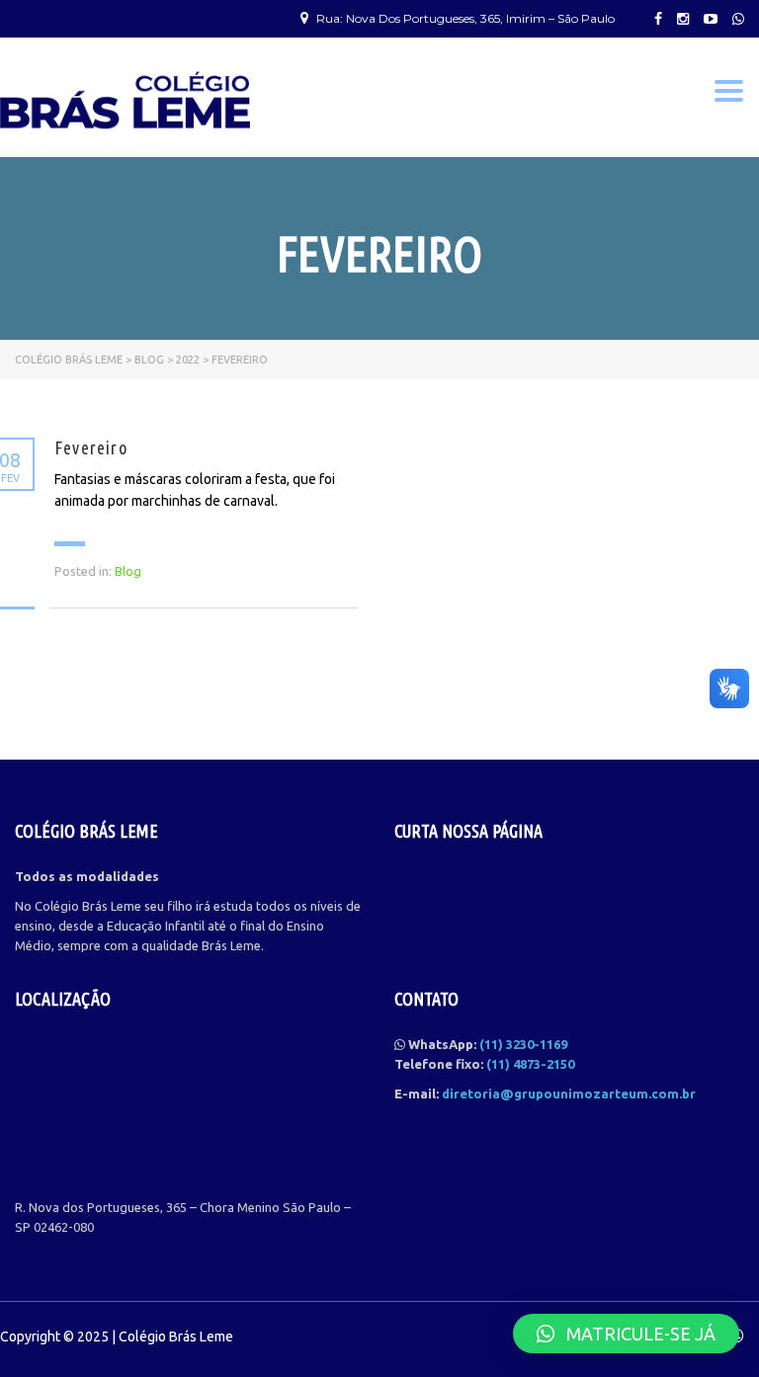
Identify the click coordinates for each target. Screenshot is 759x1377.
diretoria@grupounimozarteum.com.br (569, 1093)
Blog (128, 571)
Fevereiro (90, 447)
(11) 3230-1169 (523, 1044)
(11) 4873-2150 (530, 1064)
